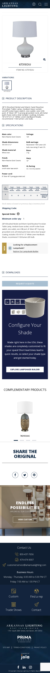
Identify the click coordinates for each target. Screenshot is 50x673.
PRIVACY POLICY (40, 647)
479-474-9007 (27, 559)
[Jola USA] (25, 656)
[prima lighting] (25, 639)
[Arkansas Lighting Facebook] (18, 667)
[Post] (25, 416)
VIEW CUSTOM (25, 519)
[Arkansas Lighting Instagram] (30, 667)
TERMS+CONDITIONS (21, 647)
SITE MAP (6, 647)
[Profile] (33, 4)
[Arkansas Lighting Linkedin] (24, 667)
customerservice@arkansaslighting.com (26, 565)
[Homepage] (10, 4)
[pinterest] (34, 475)
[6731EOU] (25, 39)
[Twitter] (25, 475)
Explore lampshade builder (25, 369)
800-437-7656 (27, 554)
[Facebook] (15, 475)
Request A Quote (25, 283)
